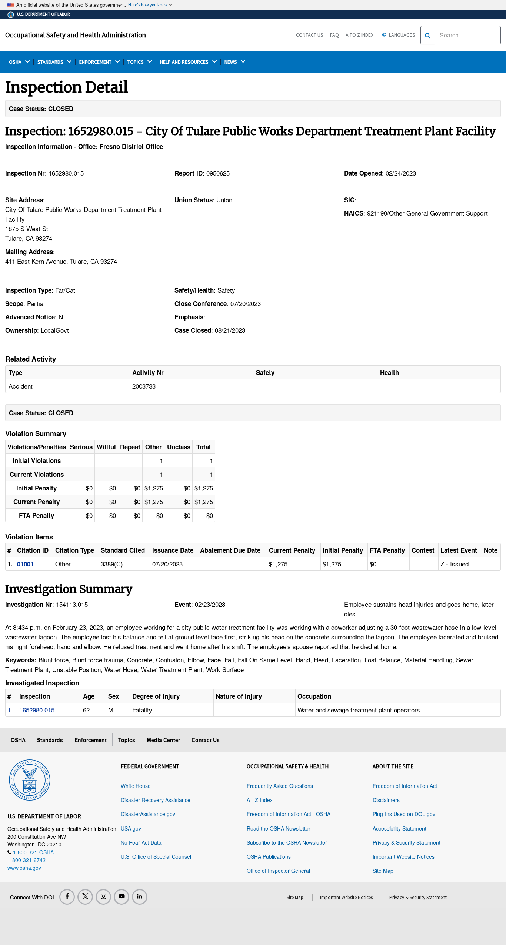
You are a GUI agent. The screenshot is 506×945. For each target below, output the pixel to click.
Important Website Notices (404, 856)
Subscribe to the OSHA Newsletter (287, 842)
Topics (126, 739)
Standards (50, 739)
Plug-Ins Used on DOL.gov (404, 814)
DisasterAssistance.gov (148, 814)
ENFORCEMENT (96, 62)
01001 (25, 563)
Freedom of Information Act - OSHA (288, 814)
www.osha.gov (24, 867)
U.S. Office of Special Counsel (156, 856)
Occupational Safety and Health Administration (75, 34)
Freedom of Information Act (405, 785)
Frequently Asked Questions (280, 785)
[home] (29, 778)
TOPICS (136, 62)
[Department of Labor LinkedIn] (139, 897)
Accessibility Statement (399, 828)
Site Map (383, 870)
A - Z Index (260, 799)
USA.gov (131, 828)
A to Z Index (359, 34)
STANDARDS (50, 62)
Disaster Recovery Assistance (155, 799)
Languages (401, 34)
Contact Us (309, 34)
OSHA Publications (269, 856)
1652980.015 (36, 709)
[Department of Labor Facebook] (67, 897)
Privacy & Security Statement (406, 842)
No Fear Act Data (141, 842)
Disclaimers (386, 799)
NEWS (231, 62)
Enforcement (90, 739)
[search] (427, 35)
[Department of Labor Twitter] (85, 897)
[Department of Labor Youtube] (121, 897)
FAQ (334, 34)
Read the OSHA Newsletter (278, 828)
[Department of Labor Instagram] (103, 897)
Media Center (163, 739)
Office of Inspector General (278, 870)
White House (136, 785)
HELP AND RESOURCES (185, 62)
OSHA (16, 62)
